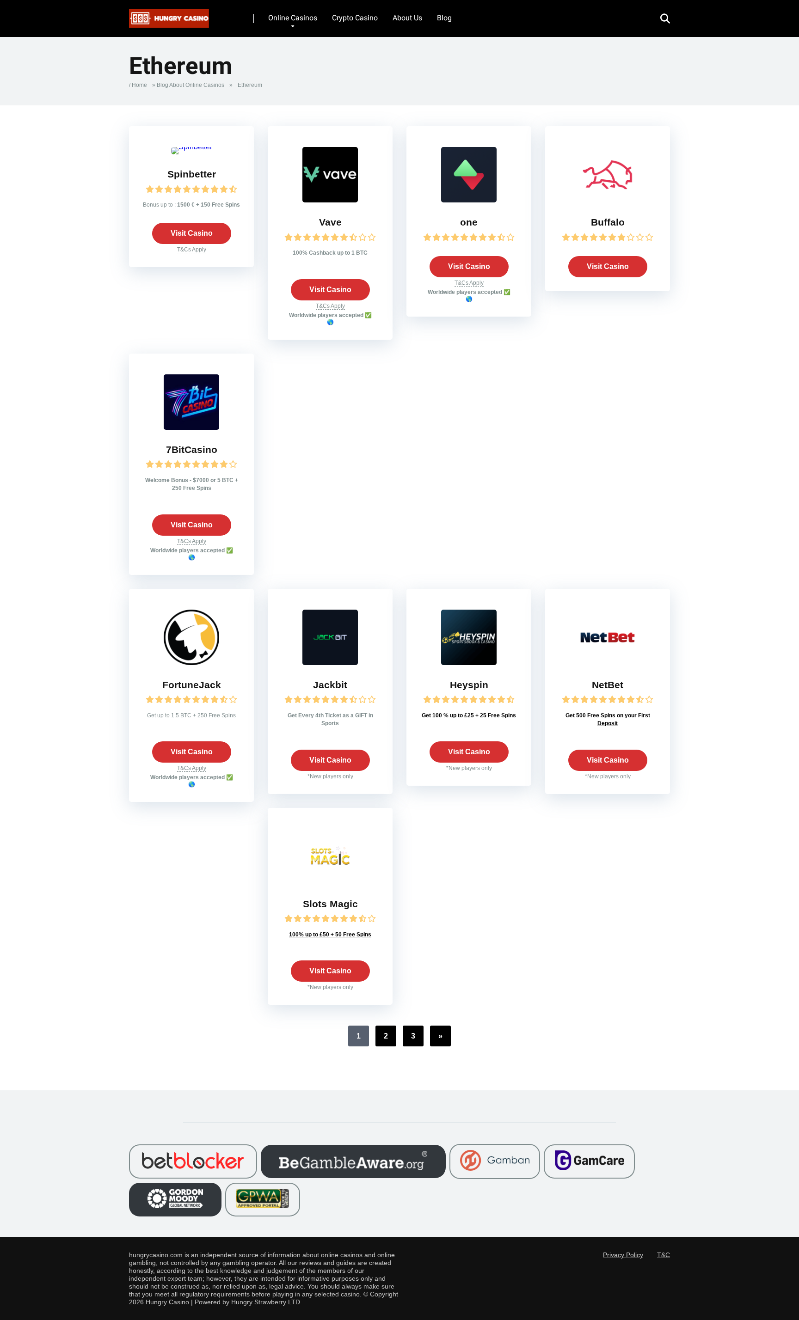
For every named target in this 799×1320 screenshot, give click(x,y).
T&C (663, 1255)
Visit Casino (192, 233)
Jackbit (330, 685)
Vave (330, 222)
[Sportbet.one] (469, 200)
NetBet (607, 685)
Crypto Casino (355, 17)
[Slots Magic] (330, 882)
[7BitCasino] (191, 427)
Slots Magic (330, 904)
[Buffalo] (607, 200)
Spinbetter (191, 174)
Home (139, 85)
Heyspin (469, 685)
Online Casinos (292, 17)
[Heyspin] (469, 662)
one (469, 222)
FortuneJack (191, 685)
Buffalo (608, 222)
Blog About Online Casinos (190, 85)
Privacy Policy (623, 1255)
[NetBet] (607, 662)
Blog (444, 17)
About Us (407, 17)
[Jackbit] (330, 662)
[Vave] (330, 200)
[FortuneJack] (191, 662)
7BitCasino (191, 449)
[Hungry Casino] (169, 15)
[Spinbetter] (191, 147)
